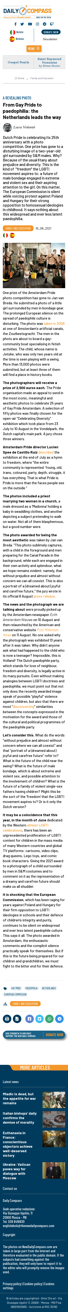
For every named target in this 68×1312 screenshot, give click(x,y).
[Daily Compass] (34, 11)
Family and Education (41, 78)
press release (44, 596)
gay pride (16, 988)
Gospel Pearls (18, 62)
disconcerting (23, 706)
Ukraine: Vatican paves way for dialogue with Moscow (16, 1171)
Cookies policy (32, 1284)
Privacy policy (12, 1284)
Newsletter (50, 39)
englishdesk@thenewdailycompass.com (28, 1225)
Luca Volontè (24, 127)
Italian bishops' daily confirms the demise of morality (20, 1117)
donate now (51, 32)
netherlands (49, 988)
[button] (34, 49)
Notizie (19, 32)
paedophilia (31, 988)
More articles (35, 1067)
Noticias (20, 38)
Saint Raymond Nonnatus (49, 60)
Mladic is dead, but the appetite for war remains (19, 1098)
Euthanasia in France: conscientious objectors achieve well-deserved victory (17, 1144)
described (46, 452)
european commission (15, 994)
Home (21, 78)
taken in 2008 (54, 323)
